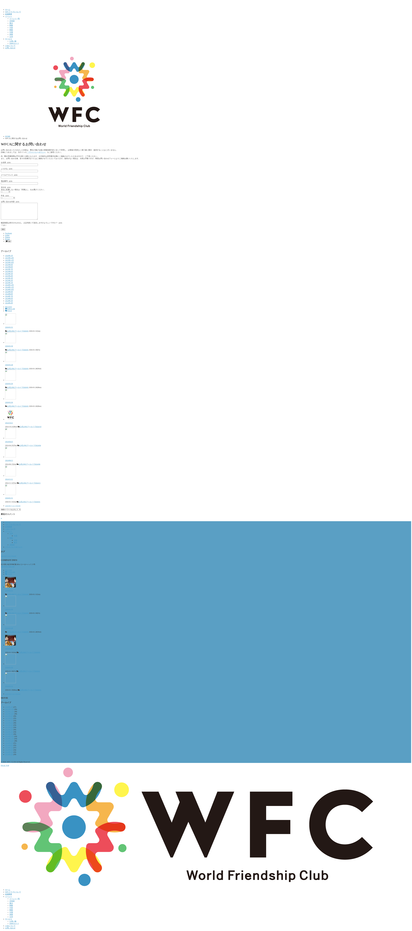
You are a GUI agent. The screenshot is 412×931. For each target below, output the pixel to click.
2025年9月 (9, 265)
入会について (10, 46)
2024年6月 (9, 298)
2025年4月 (9, 276)
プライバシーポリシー (13, 547)
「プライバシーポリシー (36, 152)
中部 (11, 28)
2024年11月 (9, 287)
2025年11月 (9, 260)
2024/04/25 (9, 442)
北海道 (12, 21)
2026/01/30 (9, 346)
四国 (11, 34)
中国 (11, 32)
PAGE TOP (5, 765)
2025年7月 (9, 269)
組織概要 (8, 14)
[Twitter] (4, 245)
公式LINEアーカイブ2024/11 (30, 483)
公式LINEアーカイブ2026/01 (18, 331)
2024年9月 (9, 292)
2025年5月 (9, 274)
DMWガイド (14, 43)
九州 (11, 37)
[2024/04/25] (10, 438)
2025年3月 (9, 278)
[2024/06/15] (10, 457)
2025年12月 (9, 258)
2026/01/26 (9, 384)
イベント (8, 16)
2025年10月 (9, 262)
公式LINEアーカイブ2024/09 (12, 506)
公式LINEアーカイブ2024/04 (30, 445)
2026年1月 (9, 256)
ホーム (7, 10)
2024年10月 (9, 289)
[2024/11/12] (10, 476)
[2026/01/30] (10, 342)
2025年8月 (9, 267)
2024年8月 (9, 294)
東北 (11, 23)
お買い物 (12, 41)
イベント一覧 (14, 19)
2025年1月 (9, 283)
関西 (11, 30)
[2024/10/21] (10, 419)
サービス (8, 39)
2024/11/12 (9, 479)
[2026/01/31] (10, 324)
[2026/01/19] (10, 682)
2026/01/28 (9, 365)
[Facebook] (2, 245)
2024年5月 (9, 301)
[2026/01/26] (10, 380)
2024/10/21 (9, 423)
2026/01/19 (9, 686)
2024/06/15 (9, 460)
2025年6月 (9, 271)
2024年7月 (9, 296)
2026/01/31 (9, 327)
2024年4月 (9, 303)
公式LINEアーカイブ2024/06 (29, 464)
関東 (11, 25)
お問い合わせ (10, 48)
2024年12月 (9, 285)
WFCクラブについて (13, 12)
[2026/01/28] (10, 361)
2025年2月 (9, 280)
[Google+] (6, 245)
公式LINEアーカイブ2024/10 (30, 427)
